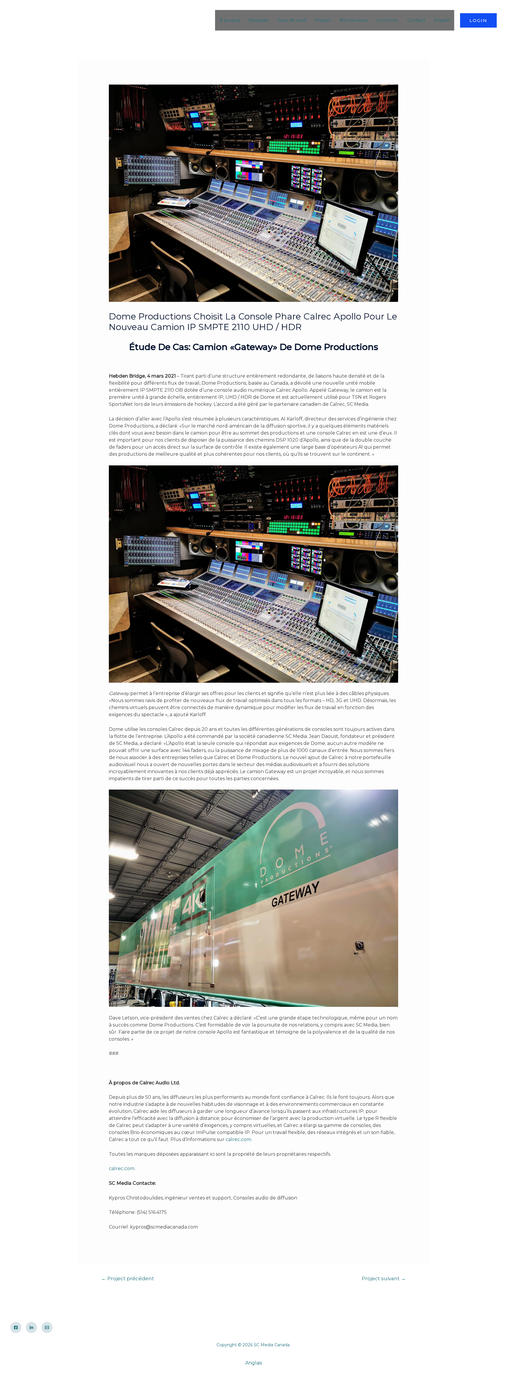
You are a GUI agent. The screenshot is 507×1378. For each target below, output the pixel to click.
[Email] (47, 1327)
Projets (323, 20)
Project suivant (384, 1278)
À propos (229, 20)
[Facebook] (15, 1327)
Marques (258, 20)
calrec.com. (239, 1139)
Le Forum (387, 20)
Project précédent (127, 1278)
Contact (416, 20)
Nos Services (353, 20)
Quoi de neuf (291, 20)
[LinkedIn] (31, 1327)
